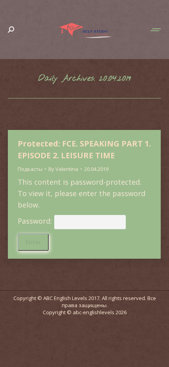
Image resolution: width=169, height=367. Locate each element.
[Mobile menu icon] (156, 30)
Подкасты (30, 168)
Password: (36, 221)
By (63, 168)
